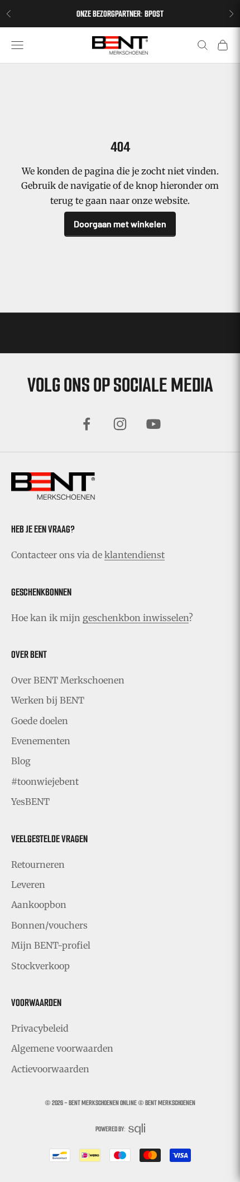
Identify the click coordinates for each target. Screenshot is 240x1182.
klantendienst (134, 554)
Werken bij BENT (47, 700)
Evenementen (40, 740)
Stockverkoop (40, 965)
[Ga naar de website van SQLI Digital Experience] (136, 1129)
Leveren (28, 884)
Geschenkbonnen (41, 592)
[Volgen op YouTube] (153, 424)
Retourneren (38, 864)
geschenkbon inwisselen (136, 617)
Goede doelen (39, 720)
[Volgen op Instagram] (120, 424)
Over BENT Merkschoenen (67, 680)
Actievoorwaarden (50, 1068)
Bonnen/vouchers (49, 925)
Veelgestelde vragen (49, 839)
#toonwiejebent (45, 781)
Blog (21, 760)
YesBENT (30, 801)
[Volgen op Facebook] (86, 424)
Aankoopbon (38, 904)
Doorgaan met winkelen (120, 223)
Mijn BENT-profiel (50, 945)
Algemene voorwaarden (62, 1048)
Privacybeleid (40, 1028)
